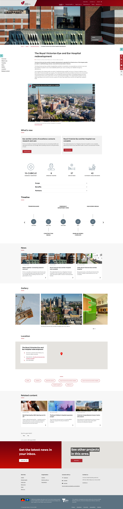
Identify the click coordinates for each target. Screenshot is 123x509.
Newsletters (44, 482)
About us (98, 4)
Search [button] (99, 1)
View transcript (38, 124)
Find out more (27, 151)
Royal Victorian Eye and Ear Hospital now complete (60, 268)
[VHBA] (25, 3)
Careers (43, 477)
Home (22, 46)
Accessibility (92, 507)
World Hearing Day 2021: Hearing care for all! (34, 415)
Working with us (45, 480)
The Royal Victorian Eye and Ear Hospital (35, 357)
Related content (6, 71)
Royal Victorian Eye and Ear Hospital (68, 380)
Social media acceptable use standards (71, 486)
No (28, 435)
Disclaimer (79, 507)
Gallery (3, 67)
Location (4, 69)
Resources (86, 4)
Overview (4, 59)
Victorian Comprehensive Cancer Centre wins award (88, 415)
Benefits (38, 187)
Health (60, 4)
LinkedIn (65, 480)
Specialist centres (50, 380)
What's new (4, 61)
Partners (38, 191)
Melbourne (69, 384)
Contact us (92, 1)
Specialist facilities (35, 46)
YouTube (65, 483)
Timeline (4, 63)
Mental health (68, 4)
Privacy (73, 507)
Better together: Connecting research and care (33, 268)
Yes (24, 435)
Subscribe (85, 1)
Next (104, 310)
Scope (37, 183)
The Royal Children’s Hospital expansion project (61, 415)
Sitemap (99, 507)
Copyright (85, 507)
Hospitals (38, 380)
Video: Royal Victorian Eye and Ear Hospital (87, 268)
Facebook (66, 477)
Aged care (77, 4)
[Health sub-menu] (63, 4)
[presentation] (25, 222)
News (93, 4)
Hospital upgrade (57, 384)
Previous (18, 310)
